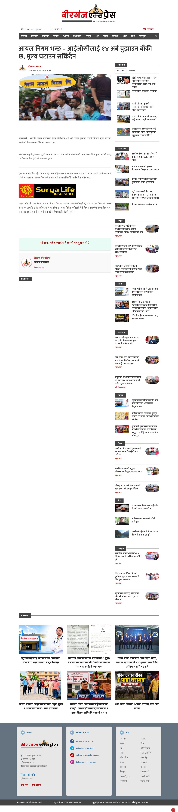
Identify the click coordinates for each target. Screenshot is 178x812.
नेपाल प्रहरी (144, 771)
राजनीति (45, 36)
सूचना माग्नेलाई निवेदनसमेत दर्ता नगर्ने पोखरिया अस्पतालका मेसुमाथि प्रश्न (145, 292)
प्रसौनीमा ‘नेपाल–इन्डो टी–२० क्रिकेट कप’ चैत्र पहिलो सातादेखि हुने (128, 556)
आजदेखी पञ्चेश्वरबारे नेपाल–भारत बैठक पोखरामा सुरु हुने (145, 533)
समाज (56, 36)
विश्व (133, 36)
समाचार (34, 36)
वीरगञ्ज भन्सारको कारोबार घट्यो (145, 204)
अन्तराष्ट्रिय (144, 757)
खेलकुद (142, 36)
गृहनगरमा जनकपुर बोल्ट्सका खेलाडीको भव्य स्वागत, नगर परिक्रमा (127, 596)
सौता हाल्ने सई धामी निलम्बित (144, 91)
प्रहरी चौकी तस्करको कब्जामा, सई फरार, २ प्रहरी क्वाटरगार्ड (144, 118)
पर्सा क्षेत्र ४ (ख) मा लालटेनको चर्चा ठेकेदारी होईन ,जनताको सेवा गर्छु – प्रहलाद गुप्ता (127, 360)
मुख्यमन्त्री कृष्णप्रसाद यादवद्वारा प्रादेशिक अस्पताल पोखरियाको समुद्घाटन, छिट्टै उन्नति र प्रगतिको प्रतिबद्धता (145, 430)
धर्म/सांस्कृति (145, 748)
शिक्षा (125, 36)
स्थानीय (66, 36)
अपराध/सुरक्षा (125, 776)
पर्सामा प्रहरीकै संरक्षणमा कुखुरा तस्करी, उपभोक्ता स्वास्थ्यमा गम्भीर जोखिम (145, 416)
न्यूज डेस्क (118, 235)
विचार (105, 36)
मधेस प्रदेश (77, 36)
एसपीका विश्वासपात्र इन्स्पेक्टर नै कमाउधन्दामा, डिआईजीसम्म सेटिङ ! (144, 157)
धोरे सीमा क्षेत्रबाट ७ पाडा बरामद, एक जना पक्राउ (145, 317)
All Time (120, 71)
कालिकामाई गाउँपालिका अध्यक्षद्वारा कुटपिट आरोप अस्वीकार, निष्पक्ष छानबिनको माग (129, 229)
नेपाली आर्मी (144, 776)
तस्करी (143, 767)
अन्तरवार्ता (121, 332)
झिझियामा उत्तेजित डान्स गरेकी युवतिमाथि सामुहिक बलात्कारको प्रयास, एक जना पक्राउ (144, 82)
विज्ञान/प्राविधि (145, 753)
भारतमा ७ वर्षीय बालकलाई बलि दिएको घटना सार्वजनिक (145, 507)
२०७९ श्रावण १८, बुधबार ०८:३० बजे (39, 70)
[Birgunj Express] (89, 12)
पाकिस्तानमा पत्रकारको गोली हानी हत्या (143, 520)
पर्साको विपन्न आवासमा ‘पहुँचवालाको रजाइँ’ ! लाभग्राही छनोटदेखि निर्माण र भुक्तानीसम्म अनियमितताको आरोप (145, 306)
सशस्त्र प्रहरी (144, 781)
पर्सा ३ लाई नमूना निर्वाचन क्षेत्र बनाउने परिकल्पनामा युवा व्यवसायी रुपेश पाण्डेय (127, 340)
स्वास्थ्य (115, 36)
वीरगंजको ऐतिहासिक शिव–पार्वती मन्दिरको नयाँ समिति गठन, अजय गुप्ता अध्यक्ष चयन (129, 269)
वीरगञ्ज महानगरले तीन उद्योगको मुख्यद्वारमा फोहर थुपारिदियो (144, 180)
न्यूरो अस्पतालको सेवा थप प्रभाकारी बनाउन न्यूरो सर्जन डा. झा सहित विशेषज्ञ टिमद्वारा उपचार (145, 195)
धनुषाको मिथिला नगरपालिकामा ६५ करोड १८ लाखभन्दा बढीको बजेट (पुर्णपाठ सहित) (128, 380)
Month (132, 71)
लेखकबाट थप (39, 267)
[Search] (156, 36)
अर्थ (97, 36)
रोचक (120, 443)
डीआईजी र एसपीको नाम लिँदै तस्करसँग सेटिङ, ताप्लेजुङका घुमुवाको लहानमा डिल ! (144, 132)
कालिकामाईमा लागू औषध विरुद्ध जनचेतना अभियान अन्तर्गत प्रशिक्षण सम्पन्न (128, 249)
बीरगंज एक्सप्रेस (34, 66)
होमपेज (24, 36)
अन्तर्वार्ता (143, 762)
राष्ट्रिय (88, 36)
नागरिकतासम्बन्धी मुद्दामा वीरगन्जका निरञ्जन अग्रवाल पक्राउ (145, 168)
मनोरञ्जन (123, 767)
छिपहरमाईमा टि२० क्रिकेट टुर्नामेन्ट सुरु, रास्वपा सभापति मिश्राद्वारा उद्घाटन (127, 576)
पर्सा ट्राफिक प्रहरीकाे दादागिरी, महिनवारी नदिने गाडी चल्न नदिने (143, 107)
